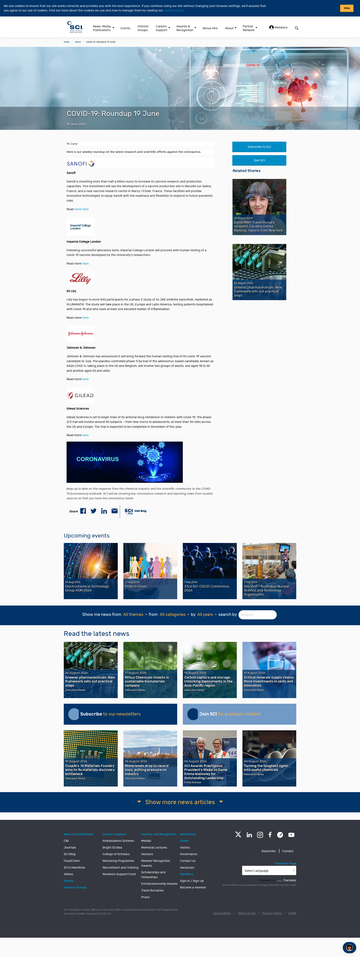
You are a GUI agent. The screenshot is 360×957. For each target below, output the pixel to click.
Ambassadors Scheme (118, 840)
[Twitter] (238, 836)
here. (85, 263)
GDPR (292, 913)
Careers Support (161, 28)
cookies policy (173, 10)
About (229, 28)
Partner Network (248, 28)
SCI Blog (70, 854)
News (78, 42)
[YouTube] (291, 835)
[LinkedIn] (249, 835)
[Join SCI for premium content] (193, 714)
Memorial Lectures (154, 847)
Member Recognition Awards (155, 863)
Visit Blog (140, 511)
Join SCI (259, 160)
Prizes (145, 897)
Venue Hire (210, 28)
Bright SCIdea (112, 847)
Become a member (193, 887)
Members (280, 27)
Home (67, 42)
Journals (70, 847)
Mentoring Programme (118, 860)
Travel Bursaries (152, 890)
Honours (147, 854)
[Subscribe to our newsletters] (74, 714)
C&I (66, 840)
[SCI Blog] (280, 835)
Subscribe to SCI (259, 146)
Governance (188, 854)
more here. (81, 209)
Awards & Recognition (184, 28)
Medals (146, 840)
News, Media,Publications (102, 28)
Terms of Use (247, 913)
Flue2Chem (72, 860)
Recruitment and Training (120, 867)
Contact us (187, 860)
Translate (289, 880)
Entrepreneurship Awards (159, 883)
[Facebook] (270, 835)
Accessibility (222, 913)
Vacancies (187, 867)
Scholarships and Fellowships (153, 875)
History (185, 847)
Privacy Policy (272, 913)
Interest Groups (143, 28)
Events (125, 28)
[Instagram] (260, 835)
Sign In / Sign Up (192, 880)
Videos (68, 874)
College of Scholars (116, 854)
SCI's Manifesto (74, 867)
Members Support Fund (119, 874)
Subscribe (269, 851)
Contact (287, 851)
